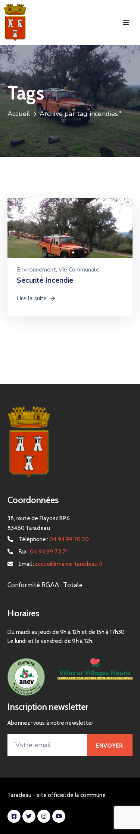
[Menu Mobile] (126, 23)
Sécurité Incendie (45, 280)
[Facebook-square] (14, 816)
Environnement (36, 270)
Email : (61, 564)
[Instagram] (43, 816)
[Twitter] (28, 816)
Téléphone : (54, 539)
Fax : (43, 551)
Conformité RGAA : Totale (45, 585)
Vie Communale (79, 270)
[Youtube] (58, 816)
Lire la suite (32, 298)
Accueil (18, 113)
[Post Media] (70, 244)
